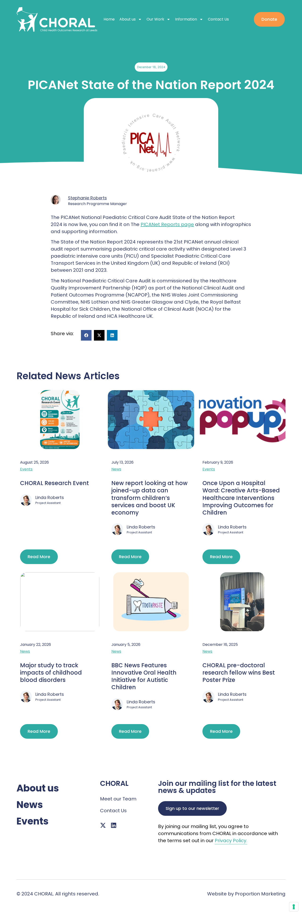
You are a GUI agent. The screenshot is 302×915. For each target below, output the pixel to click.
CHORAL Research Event (54, 483)
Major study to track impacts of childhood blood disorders (51, 672)
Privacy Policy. (231, 840)
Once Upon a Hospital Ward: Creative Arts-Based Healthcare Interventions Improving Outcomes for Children (241, 497)
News (116, 469)
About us (127, 19)
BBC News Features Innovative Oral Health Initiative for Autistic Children (143, 676)
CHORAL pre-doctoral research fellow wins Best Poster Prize (238, 672)
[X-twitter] (103, 825)
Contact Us (218, 19)
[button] (86, 335)
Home (109, 19)
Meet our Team (118, 798)
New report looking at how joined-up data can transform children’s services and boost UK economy (149, 497)
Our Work (155, 19)
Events (26, 469)
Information (186, 19)
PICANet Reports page (167, 224)
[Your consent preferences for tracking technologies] (293, 906)
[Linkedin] (114, 825)
